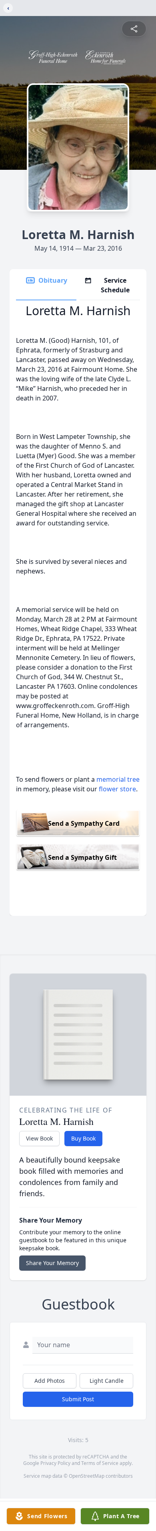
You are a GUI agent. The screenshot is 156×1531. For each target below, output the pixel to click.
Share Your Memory (52, 1263)
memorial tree (118, 779)
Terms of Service (99, 1463)
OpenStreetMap (86, 1476)
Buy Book (83, 1138)
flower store (117, 789)
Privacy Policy (55, 1463)
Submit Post (78, 1399)
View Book (39, 1138)
